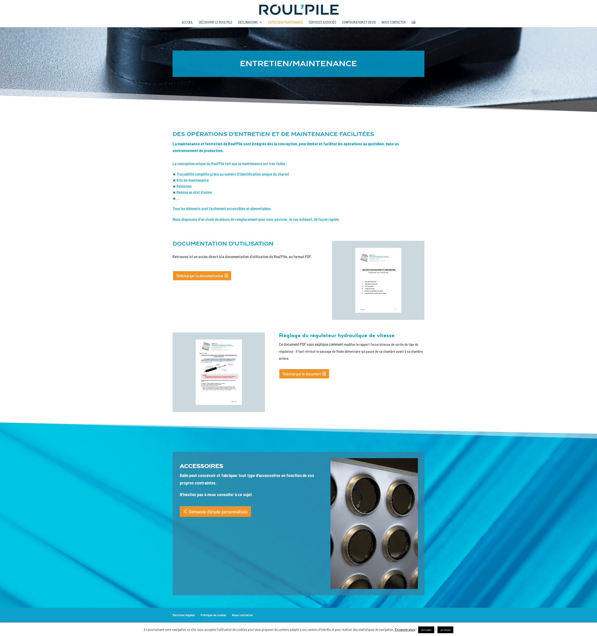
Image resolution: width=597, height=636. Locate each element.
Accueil (187, 22)
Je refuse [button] (445, 629)
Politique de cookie (213, 615)
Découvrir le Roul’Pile (215, 22)
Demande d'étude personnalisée (218, 511)
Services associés (322, 22)
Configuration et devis (359, 22)
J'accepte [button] (426, 629)
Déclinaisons (248, 22)
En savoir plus (405, 629)
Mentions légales (184, 615)
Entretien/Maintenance (285, 22)
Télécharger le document (301, 373)
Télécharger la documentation (199, 275)
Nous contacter (394, 22)
